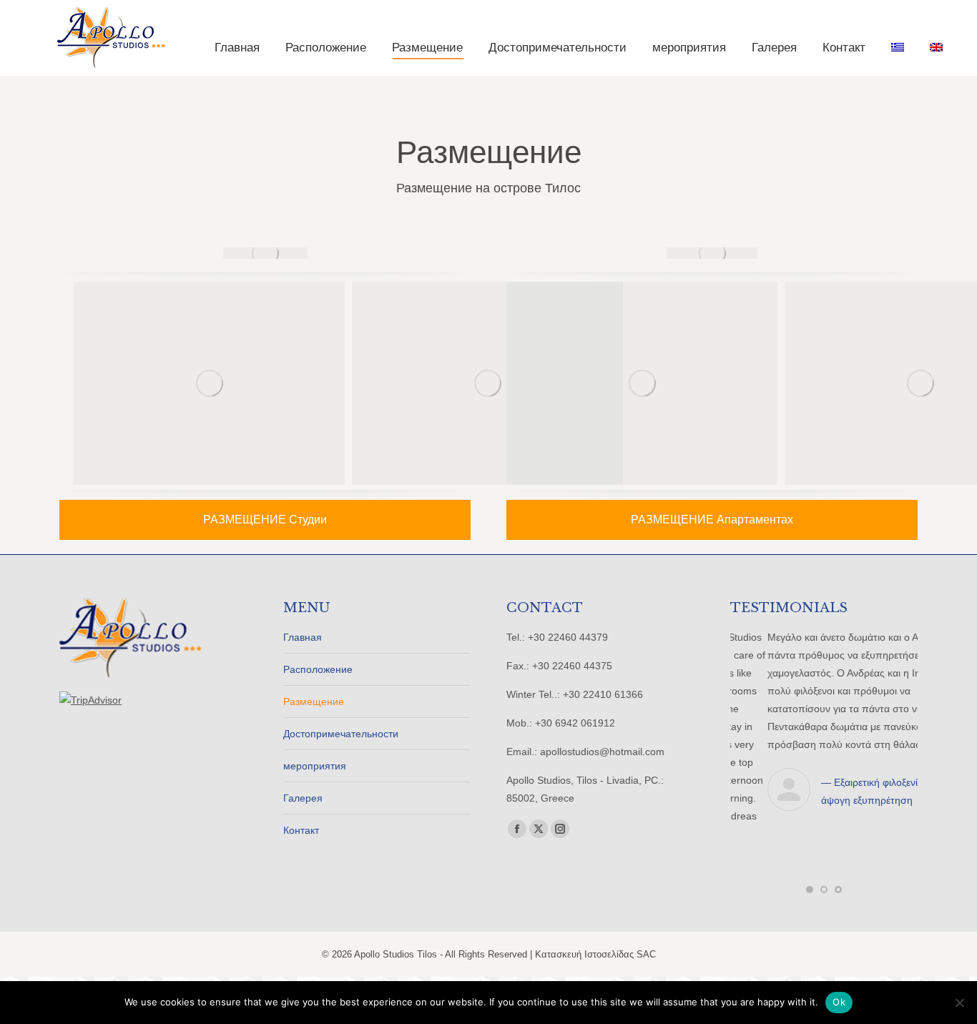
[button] (809, 829)
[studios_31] (487, 383)
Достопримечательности (340, 733)
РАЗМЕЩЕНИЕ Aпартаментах (712, 519)
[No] (959, 1002)
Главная (302, 637)
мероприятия (314, 766)
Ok (839, 1002)
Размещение (313, 701)
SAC (646, 901)
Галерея (303, 798)
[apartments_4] (641, 383)
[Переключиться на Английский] (936, 47)
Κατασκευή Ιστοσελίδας (586, 901)
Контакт (301, 830)
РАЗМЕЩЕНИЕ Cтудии (265, 519)
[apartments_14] (209, 383)
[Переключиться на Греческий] (897, 47)
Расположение (318, 669)
